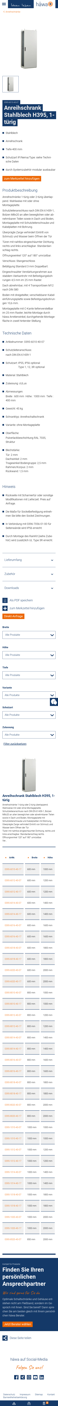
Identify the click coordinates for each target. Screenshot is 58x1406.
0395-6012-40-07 (13, 880)
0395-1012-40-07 (13, 1149)
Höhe (5, 647)
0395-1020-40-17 (13, 1228)
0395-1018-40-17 (13, 1205)
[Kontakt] (54, 702)
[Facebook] (16, 1377)
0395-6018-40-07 (13, 948)
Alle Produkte (12, 695)
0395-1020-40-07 (13, 1217)
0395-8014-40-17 (13, 1048)
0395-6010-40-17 (13, 869)
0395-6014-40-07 (13, 903)
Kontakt (51, 1394)
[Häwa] (33, 4)
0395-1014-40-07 (13, 1172)
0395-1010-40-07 (13, 1127)
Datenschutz (9, 1394)
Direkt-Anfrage (13, 616)
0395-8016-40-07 (13, 1060)
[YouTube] (35, 1377)
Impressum (25, 1394)
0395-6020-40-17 (13, 981)
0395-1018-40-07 (13, 1194)
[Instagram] (29, 1377)
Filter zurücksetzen (15, 743)
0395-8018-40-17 (13, 1093)
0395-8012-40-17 (13, 1026)
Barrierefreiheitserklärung (15, 1397)
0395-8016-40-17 (13, 1071)
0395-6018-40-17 (13, 959)
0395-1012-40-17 (13, 1161)
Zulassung (8, 727)
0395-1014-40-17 (13, 1183)
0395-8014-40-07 (13, 1037)
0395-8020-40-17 (13, 1116)
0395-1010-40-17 (13, 1138)
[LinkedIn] (42, 1377)
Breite (5, 627)
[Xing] (23, 1377)
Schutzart (7, 707)
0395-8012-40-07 (13, 1015)
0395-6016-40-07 (13, 925)
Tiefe (5, 667)
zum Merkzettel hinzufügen (22, 178)
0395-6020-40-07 (13, 970)
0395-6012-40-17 (13, 891)
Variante (7, 687)
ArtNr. (12, 857)
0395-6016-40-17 (13, 936)
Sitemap (39, 1394)
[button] (4, 4)
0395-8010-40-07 (13, 992)
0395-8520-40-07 (13, 1239)
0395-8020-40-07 (13, 1105)
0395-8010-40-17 (13, 1004)
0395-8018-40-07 (13, 1082)
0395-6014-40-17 (13, 914)
